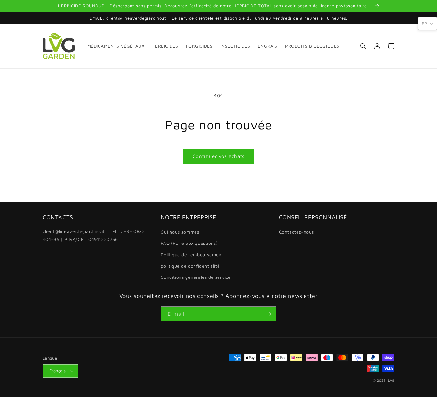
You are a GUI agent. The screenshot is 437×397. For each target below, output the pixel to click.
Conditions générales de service (196, 277)
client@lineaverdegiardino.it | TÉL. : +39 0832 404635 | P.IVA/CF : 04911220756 (94, 235)
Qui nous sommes (180, 232)
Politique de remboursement (192, 254)
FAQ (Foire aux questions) (189, 243)
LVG (391, 380)
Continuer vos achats (219, 156)
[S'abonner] (269, 313)
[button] (363, 46)
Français (57, 370)
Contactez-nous (296, 232)
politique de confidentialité (190, 266)
